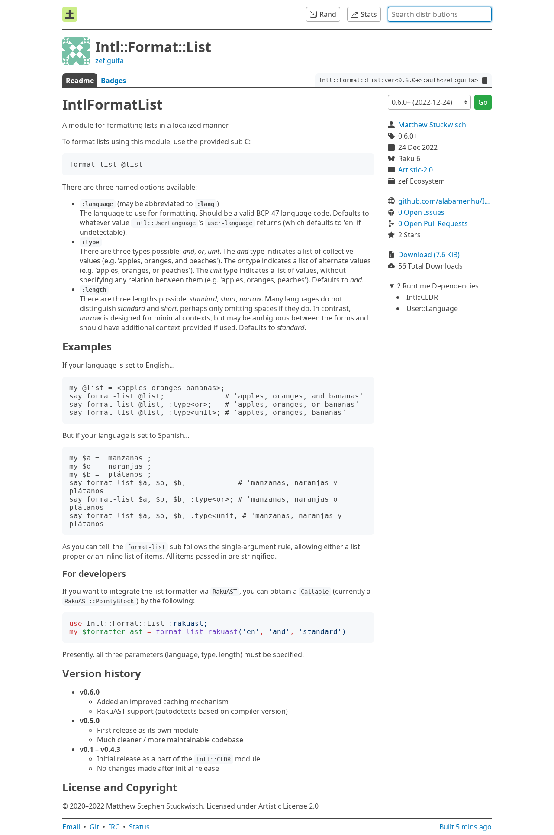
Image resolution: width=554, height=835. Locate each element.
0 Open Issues (421, 212)
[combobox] (440, 14)
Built (465, 827)
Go (483, 102)
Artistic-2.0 (415, 170)
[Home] (69, 14)
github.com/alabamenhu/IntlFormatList (445, 201)
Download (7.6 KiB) (429, 254)
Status (139, 827)
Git (94, 827)
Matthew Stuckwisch (432, 124)
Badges (113, 80)
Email (71, 827)
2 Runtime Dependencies (438, 286)
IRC (114, 827)
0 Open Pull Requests (433, 223)
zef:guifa (109, 60)
